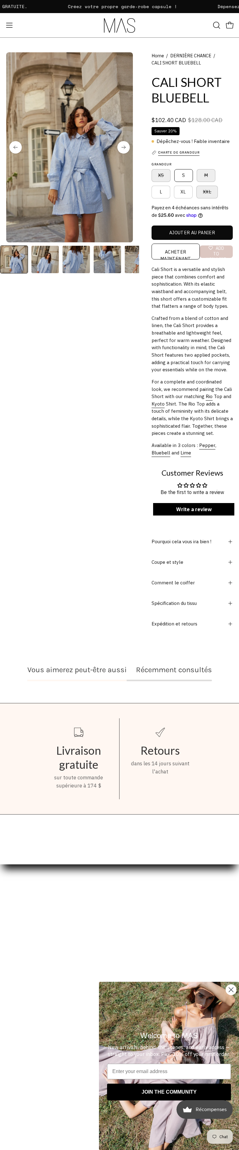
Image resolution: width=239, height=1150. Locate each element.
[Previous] (15, 147)
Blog (11, 975)
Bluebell (161, 453)
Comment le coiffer (173, 583)
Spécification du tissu (174, 603)
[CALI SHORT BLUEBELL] (14, 259)
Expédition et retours (174, 624)
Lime (185, 453)
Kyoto (158, 404)
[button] (216, 25)
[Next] (123, 147)
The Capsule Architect (32, 953)
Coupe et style (167, 562)
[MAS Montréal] (119, 25)
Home (158, 56)
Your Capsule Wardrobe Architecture (49, 942)
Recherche (138, 921)
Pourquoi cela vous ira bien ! (181, 541)
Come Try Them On (28, 964)
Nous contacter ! (145, 964)
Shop (12, 921)
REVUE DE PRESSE (147, 953)
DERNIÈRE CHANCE (190, 56)
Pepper (207, 445)
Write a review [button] (193, 509)
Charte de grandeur (149, 975)
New (11, 932)
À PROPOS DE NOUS (149, 942)
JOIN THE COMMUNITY (169, 1092)
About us (17, 986)
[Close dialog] (231, 989)
